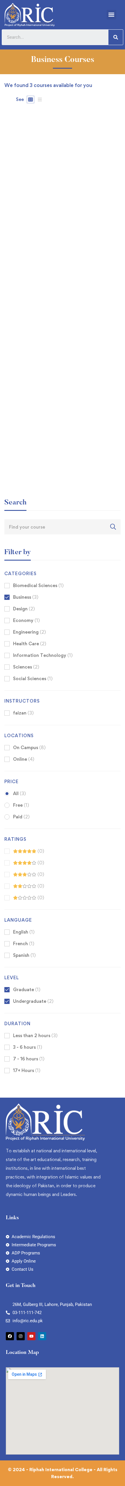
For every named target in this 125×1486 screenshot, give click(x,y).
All (19, 793)
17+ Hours (26, 1070)
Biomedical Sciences (38, 585)
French (23, 943)
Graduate (26, 989)
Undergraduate (33, 1001)
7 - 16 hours (28, 1059)
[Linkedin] (42, 1336)
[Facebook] (10, 1336)
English (24, 932)
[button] (111, 14)
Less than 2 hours (35, 1035)
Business (25, 597)
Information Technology (43, 655)
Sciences (26, 667)
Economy (26, 620)
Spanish (24, 955)
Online (23, 759)
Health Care (29, 643)
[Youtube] (31, 1336)
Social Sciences (33, 678)
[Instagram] (21, 1336)
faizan (10, 213)
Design (24, 609)
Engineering (29, 632)
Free (21, 805)
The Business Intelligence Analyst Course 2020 (57, 350)
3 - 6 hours (27, 1047)
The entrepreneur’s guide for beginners (48, 467)
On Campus (29, 747)
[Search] (115, 37)
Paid (21, 817)
